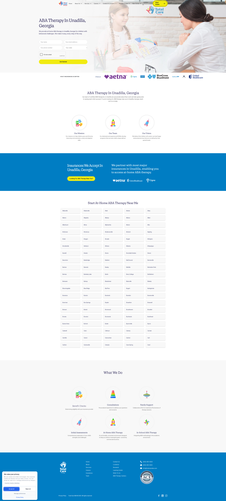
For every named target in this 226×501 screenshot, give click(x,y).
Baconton (65, 260)
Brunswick (108, 316)
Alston (128, 225)
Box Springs (87, 302)
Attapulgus (151, 246)
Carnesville (87, 345)
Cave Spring (129, 345)
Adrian (128, 210)
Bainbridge (87, 260)
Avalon (86, 253)
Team (87, 476)
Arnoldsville (66, 246)
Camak (149, 330)
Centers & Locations (109, 3)
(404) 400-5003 (148, 465)
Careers (96, 3)
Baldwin (107, 260)
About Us (77, 3)
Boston (86, 295)
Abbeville (65, 210)
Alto (149, 225)
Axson (149, 253)
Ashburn (86, 246)
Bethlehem (151, 274)
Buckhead (150, 316)
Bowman (65, 302)
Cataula (107, 345)
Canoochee (108, 338)
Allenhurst (65, 225)
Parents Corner (123, 3)
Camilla (65, 338)
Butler (106, 323)
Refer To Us (116, 473)
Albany (107, 218)
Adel (106, 210)
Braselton (129, 302)
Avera (106, 253)
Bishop (86, 281)
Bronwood (108, 309)
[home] (63, 3)
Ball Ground (129, 260)
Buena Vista (66, 323)
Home (70, 3)
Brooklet (150, 309)
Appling (150, 232)
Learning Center (118, 470)
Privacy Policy (62, 495)
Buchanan (129, 316)
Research (116, 467)
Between (65, 281)
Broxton (86, 316)
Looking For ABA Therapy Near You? (81, 178)
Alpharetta (108, 225)
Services (87, 3)
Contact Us (145, 3)
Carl (149, 338)
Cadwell (65, 330)
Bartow (65, 267)
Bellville (128, 267)
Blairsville (128, 281)
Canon (85, 338)
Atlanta (128, 246)
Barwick (86, 267)
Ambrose (65, 232)
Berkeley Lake (88, 274)
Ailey (149, 210)
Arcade (107, 239)
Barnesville (151, 260)
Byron (149, 323)
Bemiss (65, 274)
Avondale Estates (131, 253)
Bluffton (107, 288)
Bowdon (128, 295)
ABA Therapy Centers (119, 476)
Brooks (64, 316)
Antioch (128, 232)
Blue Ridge (87, 288)
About (87, 464)
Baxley (107, 267)
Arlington (150, 239)
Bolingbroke (151, 288)
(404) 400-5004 (148, 462)
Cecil (149, 345)
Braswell (150, 302)
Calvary (128, 330)
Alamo (64, 218)
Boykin (107, 302)
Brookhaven (129, 309)
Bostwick (107, 295)
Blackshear (108, 281)
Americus (86, 232)
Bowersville (151, 295)
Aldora (128, 218)
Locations (116, 464)
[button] (78, 3)
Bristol (85, 309)
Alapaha (86, 218)
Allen (149, 218)
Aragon (86, 239)
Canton (128, 338)
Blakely (149, 281)
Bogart (128, 288)
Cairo (85, 330)
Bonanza (65, 295)
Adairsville (87, 210)
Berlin (106, 274)
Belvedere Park (152, 267)
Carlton (65, 345)
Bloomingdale (66, 288)
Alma (85, 225)
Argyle (128, 239)
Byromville (129, 323)
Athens (107, 246)
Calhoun (107, 330)
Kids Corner (135, 3)
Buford (86, 323)
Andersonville (109, 232)
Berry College (130, 274)
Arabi (64, 239)
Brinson (65, 309)
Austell (64, 253)
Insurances (89, 473)
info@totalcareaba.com (150, 468)
